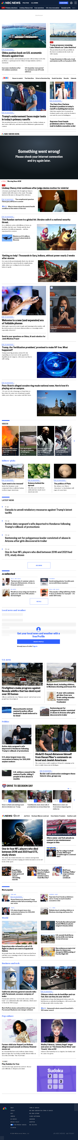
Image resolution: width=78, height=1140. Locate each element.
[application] (24, 35)
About (12, 1107)
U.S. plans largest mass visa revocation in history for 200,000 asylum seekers (16, 759)
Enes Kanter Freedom (58, 816)
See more (39, 565)
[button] (24, 35)
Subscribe (32, 1119)
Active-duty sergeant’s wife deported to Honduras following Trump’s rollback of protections (37, 525)
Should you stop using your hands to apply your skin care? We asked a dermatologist (23, 593)
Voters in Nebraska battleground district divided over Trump (13, 806)
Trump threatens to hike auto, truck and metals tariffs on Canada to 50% (63, 60)
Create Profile (38, 641)
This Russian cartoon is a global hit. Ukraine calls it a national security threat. (36, 221)
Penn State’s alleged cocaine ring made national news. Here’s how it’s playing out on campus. (35, 387)
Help (11, 1113)
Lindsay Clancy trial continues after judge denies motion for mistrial (35, 187)
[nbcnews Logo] (5, 1108)
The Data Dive (29, 78)
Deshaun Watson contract (40, 816)
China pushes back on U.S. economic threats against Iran (22, 54)
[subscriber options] (71, 3)
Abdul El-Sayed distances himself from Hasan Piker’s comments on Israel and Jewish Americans (53, 757)
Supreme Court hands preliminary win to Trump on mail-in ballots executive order (63, 123)
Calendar (74, 78)
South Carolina (57, 78)
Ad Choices (13, 1119)
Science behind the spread (36, 484)
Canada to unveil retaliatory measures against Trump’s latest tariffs (38, 511)
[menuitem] (26, 3)
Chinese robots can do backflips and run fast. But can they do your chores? (58, 995)
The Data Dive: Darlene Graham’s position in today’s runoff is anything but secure (62, 106)
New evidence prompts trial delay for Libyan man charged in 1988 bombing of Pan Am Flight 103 (65, 951)
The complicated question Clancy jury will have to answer (18, 200)
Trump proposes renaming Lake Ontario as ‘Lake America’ (63, 46)
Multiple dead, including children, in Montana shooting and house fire (61, 685)
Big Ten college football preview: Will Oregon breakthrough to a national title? (66, 853)
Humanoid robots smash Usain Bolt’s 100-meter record (57, 1009)
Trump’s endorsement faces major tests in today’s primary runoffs (24, 117)
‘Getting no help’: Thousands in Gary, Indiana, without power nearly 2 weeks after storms (38, 257)
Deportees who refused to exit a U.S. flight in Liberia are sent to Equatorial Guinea (17, 948)
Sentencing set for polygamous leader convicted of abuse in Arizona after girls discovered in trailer (37, 539)
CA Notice (13, 1127)
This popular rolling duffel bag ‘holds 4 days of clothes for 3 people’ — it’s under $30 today (62, 593)
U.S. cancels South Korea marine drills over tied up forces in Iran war (64, 937)
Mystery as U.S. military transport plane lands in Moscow (21, 238)
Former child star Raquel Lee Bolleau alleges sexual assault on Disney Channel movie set (19, 1046)
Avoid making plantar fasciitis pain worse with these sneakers (61, 582)
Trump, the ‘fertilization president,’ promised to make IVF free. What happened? (35, 348)
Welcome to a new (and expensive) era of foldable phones (23, 321)
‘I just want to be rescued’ (12, 483)
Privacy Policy (14, 1122)
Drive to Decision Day (43, 78)
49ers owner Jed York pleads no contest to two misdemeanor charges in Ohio (60, 840)
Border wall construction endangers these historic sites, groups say (57, 774)
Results (66, 78)
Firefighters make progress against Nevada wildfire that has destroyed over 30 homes (21, 691)
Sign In (35, 646)
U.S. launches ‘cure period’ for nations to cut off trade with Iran (34, 70)
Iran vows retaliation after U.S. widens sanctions (11, 69)
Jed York (27, 816)
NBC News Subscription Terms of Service (41, 1110)
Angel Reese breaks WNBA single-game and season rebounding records (18, 874)
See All (39, 601)
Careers (12, 1116)
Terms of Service (34, 1107)
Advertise (32, 1122)
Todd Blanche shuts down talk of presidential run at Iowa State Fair (38, 806)
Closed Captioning (34, 1116)
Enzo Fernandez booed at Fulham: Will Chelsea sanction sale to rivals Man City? (43, 874)
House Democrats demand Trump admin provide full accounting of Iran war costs (24, 901)
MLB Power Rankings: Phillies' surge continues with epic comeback (69, 874)
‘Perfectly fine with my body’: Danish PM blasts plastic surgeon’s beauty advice (66, 924)
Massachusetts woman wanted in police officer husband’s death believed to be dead (25, 712)
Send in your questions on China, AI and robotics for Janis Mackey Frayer (23, 337)
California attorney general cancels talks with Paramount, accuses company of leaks (19, 993)
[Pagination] (68, 788)
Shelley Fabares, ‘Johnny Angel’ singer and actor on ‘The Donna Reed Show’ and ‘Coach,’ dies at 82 (58, 1046)
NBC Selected (33, 1124)
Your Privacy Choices (20, 1124)
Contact (12, 1110)
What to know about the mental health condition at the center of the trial (18, 207)
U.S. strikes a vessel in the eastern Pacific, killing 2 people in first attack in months (24, 775)
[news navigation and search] (75, 3)
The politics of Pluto (62, 483)
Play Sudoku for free (10, 1064)
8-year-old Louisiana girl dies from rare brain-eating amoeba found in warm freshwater (65, 697)
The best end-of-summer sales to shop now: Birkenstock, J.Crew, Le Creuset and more (23, 583)
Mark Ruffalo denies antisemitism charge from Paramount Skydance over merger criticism (18, 1009)
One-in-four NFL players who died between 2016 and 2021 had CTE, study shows (38, 553)
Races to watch (17, 78)
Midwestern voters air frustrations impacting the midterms (62, 807)
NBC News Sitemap (34, 1113)
